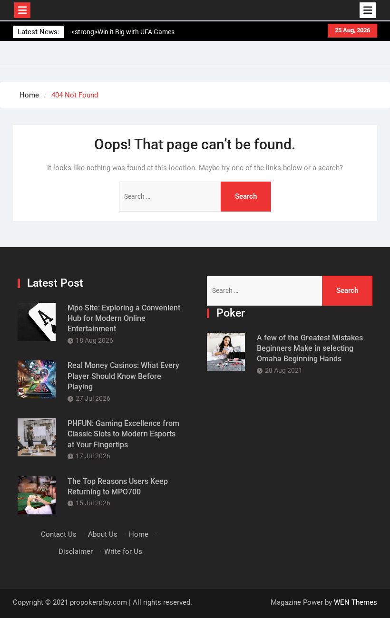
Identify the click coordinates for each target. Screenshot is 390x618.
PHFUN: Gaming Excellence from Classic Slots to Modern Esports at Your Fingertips (123, 434)
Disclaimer (75, 551)
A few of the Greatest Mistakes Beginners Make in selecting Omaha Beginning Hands (310, 348)
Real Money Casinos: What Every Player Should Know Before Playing (123, 376)
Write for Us (123, 551)
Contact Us (59, 534)
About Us (102, 534)
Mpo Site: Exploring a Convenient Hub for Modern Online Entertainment (124, 318)
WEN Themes (355, 602)
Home (138, 534)
